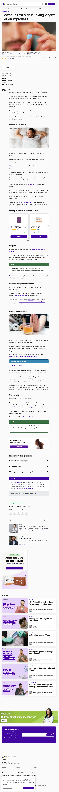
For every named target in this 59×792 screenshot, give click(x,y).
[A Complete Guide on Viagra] (15, 638)
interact (30, 299)
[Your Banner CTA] (29, 443)
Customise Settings (8, 788)
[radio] (10, 513)
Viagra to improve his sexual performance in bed (28, 407)
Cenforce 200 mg (36, 228)
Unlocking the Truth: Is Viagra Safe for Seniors (23, 356)
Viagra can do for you (25, 202)
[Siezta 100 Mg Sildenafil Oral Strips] (19, 220)
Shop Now (51, 4)
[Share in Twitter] (52, 58)
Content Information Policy (24, 488)
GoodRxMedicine (16, 482)
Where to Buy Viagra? (29, 417)
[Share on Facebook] (49, 58)
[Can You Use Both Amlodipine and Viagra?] (15, 671)
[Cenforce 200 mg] (39, 220)
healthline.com (15, 493)
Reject (18, 788)
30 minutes (31, 184)
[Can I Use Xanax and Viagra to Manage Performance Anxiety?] (15, 688)
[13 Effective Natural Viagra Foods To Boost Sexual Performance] (15, 605)
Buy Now (19, 236)
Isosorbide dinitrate (21, 295)
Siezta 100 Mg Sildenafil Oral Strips (19, 228)
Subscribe (50, 734)
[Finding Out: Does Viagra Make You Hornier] (15, 622)
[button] (42, 4)
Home (3, 8)
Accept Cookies (28, 788)
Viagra (11, 166)
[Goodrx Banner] (14, 569)
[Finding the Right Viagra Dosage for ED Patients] (15, 655)
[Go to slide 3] (30, 240)
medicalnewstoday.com (30, 493)
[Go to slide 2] (29, 240)
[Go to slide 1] (28, 240)
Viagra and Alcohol (16, 365)
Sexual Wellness (9, 8)
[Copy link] (55, 58)
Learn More (22, 532)
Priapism (12, 276)
